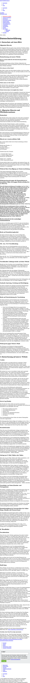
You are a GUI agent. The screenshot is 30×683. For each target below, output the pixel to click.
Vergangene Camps (7, 646)
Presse (4, 645)
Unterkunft (5, 25)
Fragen (4, 27)
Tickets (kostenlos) (7, 17)
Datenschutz (5, 666)
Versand (4, 667)
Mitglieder (8, 30)
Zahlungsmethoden (7, 668)
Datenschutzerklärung (15, 659)
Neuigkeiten (5, 26)
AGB (4, 670)
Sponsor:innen (6, 21)
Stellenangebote (6, 22)
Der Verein (5, 28)
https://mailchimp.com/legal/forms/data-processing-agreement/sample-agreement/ (11, 640)
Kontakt (4, 32)
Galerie (7, 31)
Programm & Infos (7, 20)
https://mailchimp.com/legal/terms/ (15, 629)
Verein (4, 644)
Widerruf (5, 671)
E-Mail (3, 651)
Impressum (5, 665)
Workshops (5, 18)
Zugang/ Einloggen (7, 648)
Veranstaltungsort (6, 23)
